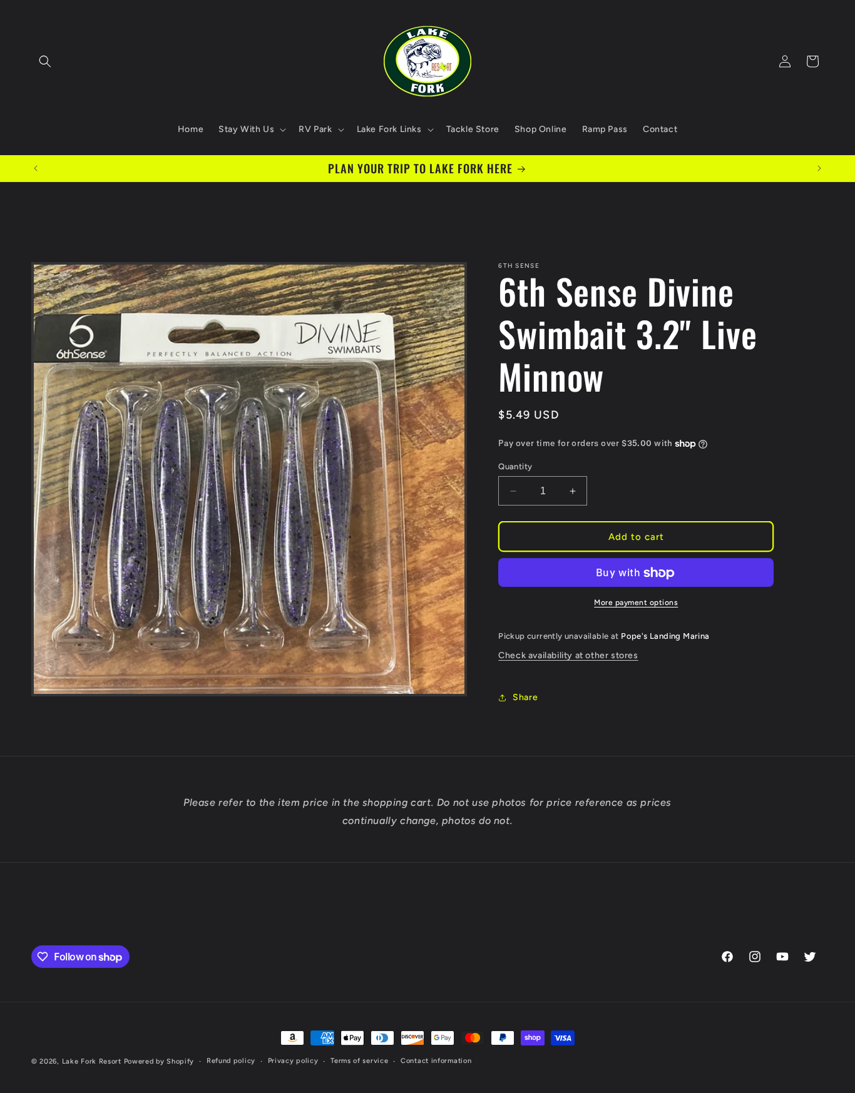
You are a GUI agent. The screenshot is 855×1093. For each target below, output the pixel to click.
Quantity (515, 466)
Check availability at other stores (568, 655)
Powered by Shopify (159, 1061)
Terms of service (359, 1061)
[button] (45, 61)
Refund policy (231, 1061)
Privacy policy (293, 1061)
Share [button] (525, 697)
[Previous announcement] (35, 168)
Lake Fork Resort (91, 1061)
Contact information (436, 1061)
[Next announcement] (819, 168)
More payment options (636, 603)
